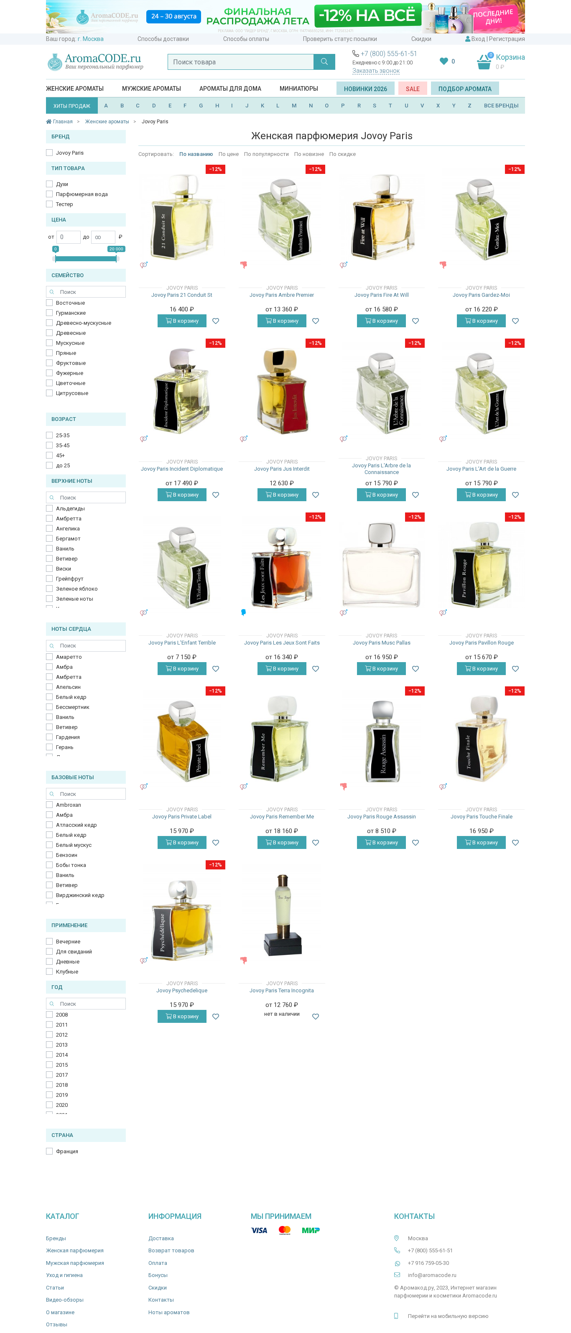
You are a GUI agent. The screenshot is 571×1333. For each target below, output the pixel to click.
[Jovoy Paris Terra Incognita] (281, 912)
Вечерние (68, 941)
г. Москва (91, 39)
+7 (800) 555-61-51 (389, 54)
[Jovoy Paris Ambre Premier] (281, 217)
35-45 (62, 445)
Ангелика (68, 528)
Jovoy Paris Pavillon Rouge (481, 643)
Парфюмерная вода (82, 194)
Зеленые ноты (74, 599)
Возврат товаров (171, 1250)
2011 (62, 1025)
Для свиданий (74, 951)
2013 (62, 1045)
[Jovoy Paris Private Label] (182, 738)
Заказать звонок (376, 70)
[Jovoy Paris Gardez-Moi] (481, 217)
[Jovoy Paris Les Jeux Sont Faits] (281, 564)
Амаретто (69, 657)
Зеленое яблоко (77, 589)
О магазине (60, 1312)
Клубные (67, 972)
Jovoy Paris (70, 153)
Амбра (64, 667)
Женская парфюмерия (75, 1250)
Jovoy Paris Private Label (182, 816)
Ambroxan (68, 805)
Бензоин (66, 855)
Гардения (68, 737)
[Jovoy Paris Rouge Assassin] (381, 738)
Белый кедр (71, 697)
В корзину (185, 321)
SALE (413, 89)
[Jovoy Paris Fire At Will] (382, 217)
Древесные (71, 333)
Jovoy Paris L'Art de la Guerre (481, 469)
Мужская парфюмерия (75, 1263)
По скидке (342, 154)
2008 (62, 1015)
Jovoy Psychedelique (181, 990)
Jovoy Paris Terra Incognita (282, 990)
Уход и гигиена (64, 1275)
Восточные (70, 303)
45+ (60, 455)
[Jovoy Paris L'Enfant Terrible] (182, 564)
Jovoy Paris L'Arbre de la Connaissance (381, 468)
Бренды (56, 1238)
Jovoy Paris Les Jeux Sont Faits (282, 643)
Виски (63, 569)
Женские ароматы (75, 88)
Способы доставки (163, 39)
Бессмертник (72, 707)
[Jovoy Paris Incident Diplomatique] (182, 391)
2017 (62, 1075)
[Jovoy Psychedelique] (182, 912)
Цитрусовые (72, 393)
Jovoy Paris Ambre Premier (282, 295)
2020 (62, 1105)
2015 (62, 1065)
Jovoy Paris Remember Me (282, 816)
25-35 (62, 435)
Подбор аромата (465, 89)
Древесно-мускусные (83, 323)
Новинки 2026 (365, 89)
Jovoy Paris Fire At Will (381, 295)
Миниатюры (299, 88)
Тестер (64, 204)
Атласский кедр (76, 825)
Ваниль (65, 548)
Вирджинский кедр (80, 895)
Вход (478, 39)
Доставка (161, 1238)
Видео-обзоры (65, 1300)
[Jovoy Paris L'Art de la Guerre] (481, 391)
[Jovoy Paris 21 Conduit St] (182, 217)
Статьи (55, 1288)
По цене (229, 154)
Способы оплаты (246, 39)
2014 (62, 1055)
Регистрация (507, 39)
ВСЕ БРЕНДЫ (501, 105)
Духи (62, 184)
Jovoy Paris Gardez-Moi (481, 295)
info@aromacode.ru (432, 1275)
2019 (62, 1095)
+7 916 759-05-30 (428, 1263)
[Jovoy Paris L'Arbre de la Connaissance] (381, 391)
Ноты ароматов (169, 1312)
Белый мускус (74, 845)
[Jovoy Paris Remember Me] (282, 739)
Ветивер (67, 559)
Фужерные (69, 373)
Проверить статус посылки (340, 39)
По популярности (266, 154)
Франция (67, 1151)
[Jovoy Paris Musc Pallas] (382, 565)
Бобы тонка (71, 865)
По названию (196, 154)
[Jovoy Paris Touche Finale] (481, 739)
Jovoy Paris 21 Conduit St (181, 295)
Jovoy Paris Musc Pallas (381, 643)
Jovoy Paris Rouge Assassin (381, 816)
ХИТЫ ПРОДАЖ (72, 106)
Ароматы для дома (230, 88)
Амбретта (69, 518)
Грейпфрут (70, 579)
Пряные (66, 353)
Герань (65, 747)
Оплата (157, 1263)
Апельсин (68, 687)
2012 (62, 1035)
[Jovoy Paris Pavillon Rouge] (481, 565)
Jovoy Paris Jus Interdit (282, 469)
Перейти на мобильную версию (448, 1316)
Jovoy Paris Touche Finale (481, 816)
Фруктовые (71, 363)
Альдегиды (70, 508)
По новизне (309, 154)
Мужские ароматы (151, 88)
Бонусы (158, 1275)
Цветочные (70, 383)
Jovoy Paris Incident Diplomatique (182, 469)
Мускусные (70, 343)
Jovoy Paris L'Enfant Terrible (182, 643)
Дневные (67, 961)
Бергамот (68, 538)
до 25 (63, 465)
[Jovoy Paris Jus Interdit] (282, 391)
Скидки (421, 39)
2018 (62, 1085)
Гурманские (71, 313)
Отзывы (56, 1324)
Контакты (161, 1300)
